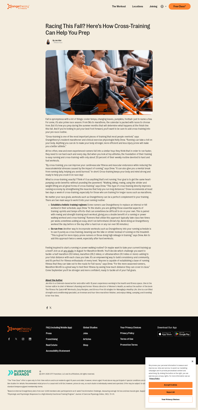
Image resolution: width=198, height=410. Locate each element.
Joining (153, 6)
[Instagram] (23, 339)
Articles (87, 339)
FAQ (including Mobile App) (59, 327)
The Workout (119, 6)
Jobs (85, 333)
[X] (16, 339)
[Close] (192, 361)
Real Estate (51, 345)
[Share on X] (50, 307)
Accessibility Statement (58, 351)
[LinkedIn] (30, 339)
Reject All (171, 392)
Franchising (52, 339)
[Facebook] (9, 339)
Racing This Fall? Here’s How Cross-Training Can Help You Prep (98, 29)
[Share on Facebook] (47, 307)
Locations (137, 6)
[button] (163, 6)
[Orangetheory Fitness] (19, 329)
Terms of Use (126, 339)
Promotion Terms (129, 344)
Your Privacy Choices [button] (130, 327)
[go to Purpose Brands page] (19, 373)
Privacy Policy (127, 333)
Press (49, 333)
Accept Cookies (170, 385)
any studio (69, 251)
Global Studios (90, 327)
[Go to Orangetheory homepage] (18, 6)
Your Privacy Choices (170, 399)
